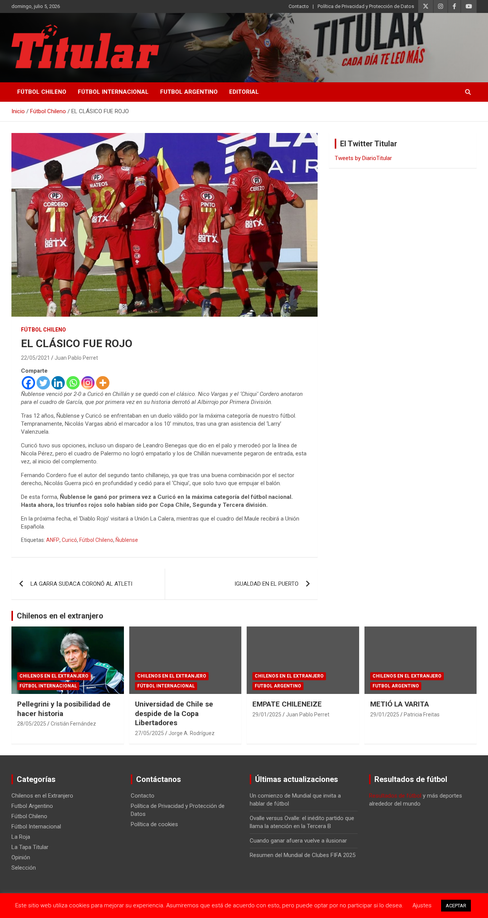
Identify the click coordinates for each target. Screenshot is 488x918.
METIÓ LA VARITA (399, 704)
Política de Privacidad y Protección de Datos (366, 6)
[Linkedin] (58, 382)
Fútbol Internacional (113, 91)
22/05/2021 (35, 358)
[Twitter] (43, 382)
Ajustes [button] (422, 905)
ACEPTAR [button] (456, 905)
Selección (23, 867)
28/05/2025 (31, 724)
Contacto (299, 6)
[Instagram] (88, 382)
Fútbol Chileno (41, 91)
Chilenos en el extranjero (60, 615)
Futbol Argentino (189, 91)
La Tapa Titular (29, 847)
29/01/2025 (266, 714)
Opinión (20, 857)
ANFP (52, 540)
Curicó (69, 540)
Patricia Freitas (422, 714)
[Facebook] (28, 382)
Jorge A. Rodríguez (192, 733)
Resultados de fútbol (395, 795)
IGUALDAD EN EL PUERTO (266, 583)
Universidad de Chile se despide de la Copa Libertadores (174, 713)
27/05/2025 (149, 733)
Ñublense (127, 540)
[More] (102, 382)
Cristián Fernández (73, 724)
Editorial (244, 91)
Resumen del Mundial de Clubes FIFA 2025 (302, 855)
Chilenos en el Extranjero (53, 676)
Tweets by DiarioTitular (363, 158)
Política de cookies (154, 824)
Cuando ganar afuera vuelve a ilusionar (298, 840)
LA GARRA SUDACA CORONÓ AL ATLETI (81, 583)
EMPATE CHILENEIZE (287, 704)
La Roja (20, 836)
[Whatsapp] (73, 382)
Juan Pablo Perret (76, 358)
